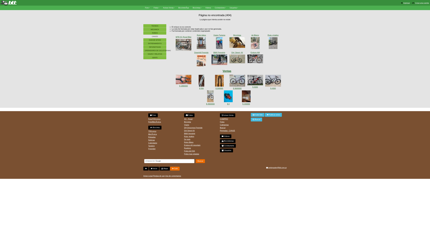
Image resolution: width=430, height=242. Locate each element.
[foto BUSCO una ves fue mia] (237, 43)
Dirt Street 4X (189, 131)
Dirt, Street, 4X (237, 53)
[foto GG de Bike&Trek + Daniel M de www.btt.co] (219, 43)
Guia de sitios (155, 40)
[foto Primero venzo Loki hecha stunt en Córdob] (237, 59)
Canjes (155, 36)
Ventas (227, 70)
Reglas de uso (159, 176)
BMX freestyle (189, 134)
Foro (147, 8)
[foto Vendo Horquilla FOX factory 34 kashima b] (183, 80)
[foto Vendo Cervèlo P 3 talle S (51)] (255, 80)
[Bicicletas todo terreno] (71, 3)
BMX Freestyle (219, 53)
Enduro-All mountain (192, 145)
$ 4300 (273, 88)
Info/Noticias (155, 47)
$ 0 (228, 104)
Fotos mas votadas (191, 154)
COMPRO (224, 119)
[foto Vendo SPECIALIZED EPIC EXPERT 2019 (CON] (210, 96)
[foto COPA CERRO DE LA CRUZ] (201, 61)
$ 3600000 (237, 88)
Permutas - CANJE (227, 131)
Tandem (151, 146)
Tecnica (154, 26)
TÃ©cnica (152, 131)
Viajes (186, 125)
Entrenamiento (155, 43)
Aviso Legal (148, 176)
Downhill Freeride (201, 53)
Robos (155, 33)
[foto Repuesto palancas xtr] (255, 43)
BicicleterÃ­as (183, 8)
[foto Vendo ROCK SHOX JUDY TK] (219, 81)
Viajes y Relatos (155, 54)
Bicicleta (156, 128)
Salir (176, 169)
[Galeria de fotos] (183, 34)
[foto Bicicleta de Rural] (183, 45)
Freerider (152, 149)
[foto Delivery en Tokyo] (219, 60)
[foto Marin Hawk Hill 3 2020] (255, 59)
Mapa (165, 169)
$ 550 (201, 88)
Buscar (223, 128)
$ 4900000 (210, 104)
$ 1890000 (183, 86)
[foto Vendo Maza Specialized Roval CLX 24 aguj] (228, 96)
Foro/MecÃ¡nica (154, 122)
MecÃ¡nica (152, 134)
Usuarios (233, 8)
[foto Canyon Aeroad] (273, 43)
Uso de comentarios (173, 176)
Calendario (152, 143)
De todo (187, 139)
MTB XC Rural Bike (183, 37)
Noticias (151, 140)
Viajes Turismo (219, 35)
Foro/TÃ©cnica (154, 119)
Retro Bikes (188, 142)
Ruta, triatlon (189, 136)
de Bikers (255, 35)
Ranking (187, 148)
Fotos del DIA (189, 151)
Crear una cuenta (422, 3)
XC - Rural (188, 119)
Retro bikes (201, 35)
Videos (208, 8)
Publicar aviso (274, 115)
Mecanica (155, 29)
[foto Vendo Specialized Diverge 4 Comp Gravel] (237, 81)
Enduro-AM (255, 53)
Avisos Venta (168, 8)
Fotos (156, 8)
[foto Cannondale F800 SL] (201, 43)
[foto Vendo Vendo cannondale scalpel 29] (273, 81)
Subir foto (259, 115)
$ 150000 (246, 104)
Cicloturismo (220, 8)
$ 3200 (255, 87)
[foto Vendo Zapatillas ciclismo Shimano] (246, 96)
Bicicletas (197, 8)
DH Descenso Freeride (193, 128)
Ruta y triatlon (273, 35)
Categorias (224, 125)
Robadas (152, 137)
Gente (155, 57)
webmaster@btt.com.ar (277, 168)
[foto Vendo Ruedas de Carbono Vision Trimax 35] (201, 81)
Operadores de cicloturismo (155, 50)
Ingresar (406, 3)
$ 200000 (219, 88)
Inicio (155, 169)
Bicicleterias (229, 141)
